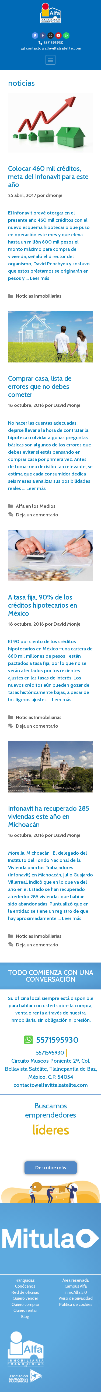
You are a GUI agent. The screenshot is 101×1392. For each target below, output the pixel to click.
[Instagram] (50, 35)
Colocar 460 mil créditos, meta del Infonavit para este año (48, 176)
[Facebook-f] (43, 35)
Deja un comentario (37, 515)
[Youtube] (58, 35)
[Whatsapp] (66, 35)
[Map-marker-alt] (35, 35)
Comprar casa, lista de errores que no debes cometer (40, 386)
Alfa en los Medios (35, 506)
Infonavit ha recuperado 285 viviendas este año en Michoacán (48, 816)
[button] (50, 60)
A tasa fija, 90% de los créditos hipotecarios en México (42, 605)
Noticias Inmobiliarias (38, 296)
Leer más (39, 278)
